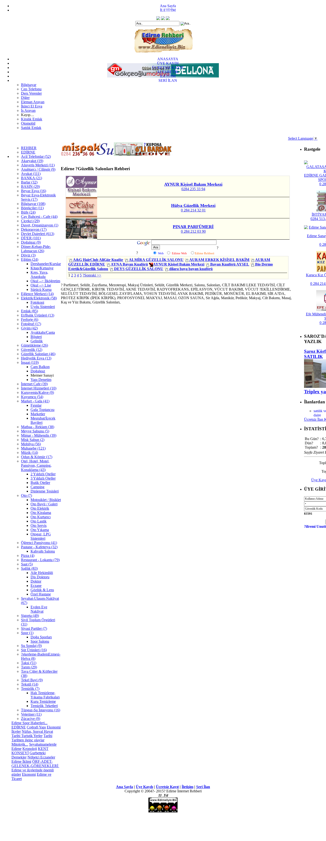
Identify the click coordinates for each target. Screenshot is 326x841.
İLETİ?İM (168, 10)
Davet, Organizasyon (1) (39, 225)
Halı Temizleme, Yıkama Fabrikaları (45, 695)
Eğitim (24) (29, 259)
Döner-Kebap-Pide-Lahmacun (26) (36, 249)
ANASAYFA (167, 59)
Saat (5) (27, 564)
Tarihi (47, 736)
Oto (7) (26, 495)
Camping (37, 487)
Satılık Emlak (31, 128)
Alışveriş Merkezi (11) (38, 165)
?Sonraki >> (92, 275)
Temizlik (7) (30, 689)
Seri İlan (203, 787)
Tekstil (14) (29, 684)
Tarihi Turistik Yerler (26, 736)
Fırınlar (36, 405)
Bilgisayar (28, 85)
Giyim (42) (29, 328)
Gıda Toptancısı (42, 410)
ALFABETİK (168, 72)
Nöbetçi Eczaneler (41, 757)
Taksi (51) (28, 663)
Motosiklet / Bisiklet (46, 500)
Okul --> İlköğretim (45, 281)
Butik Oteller (40, 483)
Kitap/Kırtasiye (42, 268)
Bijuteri (36, 337)
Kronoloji (29, 749)
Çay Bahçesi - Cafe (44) (39, 217)
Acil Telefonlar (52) (36, 156)
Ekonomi (54, 727)
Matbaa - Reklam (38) (37, 427)
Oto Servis (39, 525)
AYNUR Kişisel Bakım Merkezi (178, 264)
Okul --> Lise (41, 285)
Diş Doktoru (40, 577)
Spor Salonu (40, 641)
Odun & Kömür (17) (36, 457)
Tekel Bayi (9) (32, 680)
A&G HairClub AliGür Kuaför (97, 260)
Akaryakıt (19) (32, 161)
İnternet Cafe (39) (34, 384)
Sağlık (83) (29, 568)
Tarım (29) (29, 667)
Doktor (36, 581)
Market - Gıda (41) (35, 401)
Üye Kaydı (144, 787)
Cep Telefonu (31, 89)
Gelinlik (37, 341)
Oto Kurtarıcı (41, 517)
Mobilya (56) (31, 444)
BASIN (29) (30, 187)
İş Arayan (28, 110)
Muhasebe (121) (33, 448)
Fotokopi (37, 302)
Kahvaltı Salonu (43, 551)
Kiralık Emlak (31, 119)
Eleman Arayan (32, 102)
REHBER (29, 148)
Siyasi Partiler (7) (34, 628)
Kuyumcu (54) (32, 397)
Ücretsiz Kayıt (167, 787)
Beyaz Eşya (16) (33, 191)
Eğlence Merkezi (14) (37, 294)
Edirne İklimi (21, 761)
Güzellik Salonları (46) (38, 354)
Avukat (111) (31, 174)
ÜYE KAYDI (168, 63)
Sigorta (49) (30, 616)
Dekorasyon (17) (34, 229)
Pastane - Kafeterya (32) (39, 547)
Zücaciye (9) (30, 719)
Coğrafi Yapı (36, 727)
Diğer (25, 98)
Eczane (36, 586)
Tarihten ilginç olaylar (27, 740)
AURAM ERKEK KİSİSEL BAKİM (219, 260)
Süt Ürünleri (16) (34, 650)
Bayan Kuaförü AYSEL (229, 264)
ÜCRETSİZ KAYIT (168, 68)
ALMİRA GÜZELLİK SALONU (156, 260)
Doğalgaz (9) (31, 242)
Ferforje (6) (29, 320)
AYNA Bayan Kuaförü (129, 264)
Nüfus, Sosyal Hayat (37, 731)
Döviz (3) (28, 255)
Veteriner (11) (31, 714)
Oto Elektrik (40, 508)
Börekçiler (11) (32, 208)
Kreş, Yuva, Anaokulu (39, 274)
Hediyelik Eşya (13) (36, 358)
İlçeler (16, 731)
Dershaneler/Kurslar (46, 264)
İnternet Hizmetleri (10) (38, 388)
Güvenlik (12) (31, 350)
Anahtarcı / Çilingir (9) (38, 169)
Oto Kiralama (41, 513)
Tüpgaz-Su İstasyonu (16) (40, 710)
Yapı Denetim (41, 380)
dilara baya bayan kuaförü (190, 269)
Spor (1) (27, 633)
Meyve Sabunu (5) (35, 431)
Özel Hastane (41, 594)
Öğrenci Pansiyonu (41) (39, 543)
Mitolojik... (19, 744)
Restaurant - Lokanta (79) (40, 560)
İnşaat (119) (30, 362)
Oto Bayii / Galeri (44, 504)
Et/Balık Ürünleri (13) (37, 315)
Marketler (38, 414)
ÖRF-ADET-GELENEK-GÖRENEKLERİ (35, 763)
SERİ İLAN (167, 80)
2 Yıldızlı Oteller (43, 474)
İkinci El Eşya (31, 106)
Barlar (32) (29, 182)
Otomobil (28, 123)
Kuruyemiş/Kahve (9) (37, 392)
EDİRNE (28, 152)
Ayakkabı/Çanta (43, 332)
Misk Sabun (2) (32, 440)
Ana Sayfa (168, 6)
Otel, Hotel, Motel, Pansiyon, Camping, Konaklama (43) (36, 465)
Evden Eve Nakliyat (39, 609)
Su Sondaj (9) (31, 646)
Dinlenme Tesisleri (45, 491)
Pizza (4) (27, 556)
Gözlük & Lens (42, 590)
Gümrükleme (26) (34, 345)
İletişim (187, 787)
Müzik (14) (29, 453)
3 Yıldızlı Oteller (43, 478)
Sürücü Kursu (41, 289)
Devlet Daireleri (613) (37, 234)
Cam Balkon (40, 367)
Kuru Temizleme (43, 701)
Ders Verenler (31, 93)
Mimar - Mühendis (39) (38, 435)
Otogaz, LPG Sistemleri (41, 536)
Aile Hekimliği (42, 573)
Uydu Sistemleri (43, 307)
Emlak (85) (29, 311)
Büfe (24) (28, 212)
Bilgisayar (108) (33, 204)
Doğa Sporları (41, 637)
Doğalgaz (38, 371)
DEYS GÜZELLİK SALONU (138, 269)
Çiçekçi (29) (30, 221)
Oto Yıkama (40, 530)
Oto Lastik (39, 521)
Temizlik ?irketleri (44, 706)
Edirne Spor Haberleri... (29, 723)
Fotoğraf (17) (31, 324)
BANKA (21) (31, 178)
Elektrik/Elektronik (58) (39, 298)
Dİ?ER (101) (31, 238)
